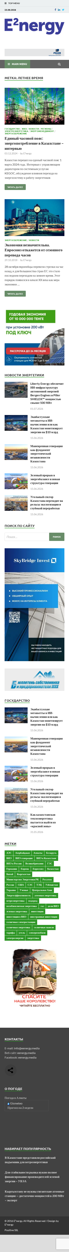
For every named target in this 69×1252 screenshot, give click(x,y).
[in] (59, 10)
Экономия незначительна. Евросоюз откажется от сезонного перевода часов (34, 249)
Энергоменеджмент (42, 131)
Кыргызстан (23, 874)
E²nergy (27, 153)
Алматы (37, 852)
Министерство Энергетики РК (22, 879)
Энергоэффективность (18, 895)
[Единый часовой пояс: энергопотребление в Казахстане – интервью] (34, 107)
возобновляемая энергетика (21, 906)
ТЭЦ (39, 884)
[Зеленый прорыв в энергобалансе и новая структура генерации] (16, 475)
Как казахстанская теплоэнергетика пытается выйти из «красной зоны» (43, 820)
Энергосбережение (16, 133)
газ (42, 906)
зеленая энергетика (16, 911)
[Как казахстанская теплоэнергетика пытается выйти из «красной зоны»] (16, 815)
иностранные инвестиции (43, 916)
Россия (10, 884)
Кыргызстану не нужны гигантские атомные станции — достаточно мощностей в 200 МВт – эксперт (34, 1196)
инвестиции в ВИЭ (16, 916)
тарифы (10, 932)
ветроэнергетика (15, 900)
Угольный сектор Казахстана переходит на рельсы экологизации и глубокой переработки (46, 502)
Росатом (47, 879)
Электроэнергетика (16, 131)
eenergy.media (26, 1052)
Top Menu (14, 3)
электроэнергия (14, 937)
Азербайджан (22, 852)
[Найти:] (34, 537)
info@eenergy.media (27, 1048)
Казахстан (53, 868)
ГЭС (49, 863)
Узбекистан (51, 884)
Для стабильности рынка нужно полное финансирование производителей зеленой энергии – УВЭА (32, 1177)
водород (32, 900)
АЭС (8, 852)
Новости (34, 128)
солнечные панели (44, 927)
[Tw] (63, 10)
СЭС (30, 884)
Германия (11, 868)
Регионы (46, 128)
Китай (9, 874)
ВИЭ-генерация (24, 858)
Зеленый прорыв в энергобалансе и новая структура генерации (45, 479)
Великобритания (34, 863)
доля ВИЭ (53, 906)
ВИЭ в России (14, 863)
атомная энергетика (45, 895)
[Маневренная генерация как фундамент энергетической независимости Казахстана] (16, 446)
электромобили (37, 932)
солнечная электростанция (20, 922)
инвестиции (37, 911)
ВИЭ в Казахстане (46, 858)
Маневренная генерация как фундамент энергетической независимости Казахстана (46, 453)
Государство (12, 128)
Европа (25, 868)
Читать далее (14, 186)
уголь (22, 932)
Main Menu (19, 64)
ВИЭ (9, 858)
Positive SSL (11, 1230)
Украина (11, 890)
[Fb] (55, 10)
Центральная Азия (42, 890)
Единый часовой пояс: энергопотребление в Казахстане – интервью (34, 143)
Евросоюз (38, 868)
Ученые (24, 890)
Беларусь (51, 852)
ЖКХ (24, 128)
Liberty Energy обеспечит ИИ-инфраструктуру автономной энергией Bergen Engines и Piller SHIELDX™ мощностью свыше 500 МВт (47, 393)
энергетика (33, 937)
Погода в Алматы (15, 1097)
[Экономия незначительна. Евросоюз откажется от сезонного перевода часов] (34, 218)
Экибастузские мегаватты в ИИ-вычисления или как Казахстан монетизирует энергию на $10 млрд (46, 424)
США (21, 884)
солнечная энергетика (18, 927)
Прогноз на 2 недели (20, 1107)
